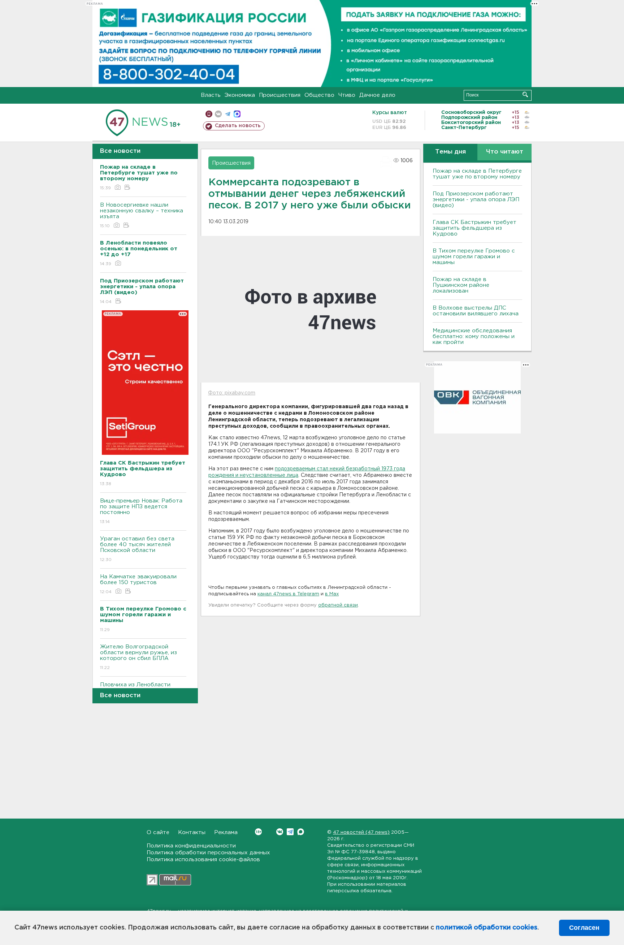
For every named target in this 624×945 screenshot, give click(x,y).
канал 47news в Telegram (288, 594)
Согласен (584, 927)
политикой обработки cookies (486, 928)
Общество (319, 95)
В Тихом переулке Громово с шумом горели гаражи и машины (474, 257)
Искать (525, 94)
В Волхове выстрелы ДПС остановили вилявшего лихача (476, 311)
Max (300, 831)
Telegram (290, 831)
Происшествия (279, 95)
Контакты (191, 832)
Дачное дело (377, 95)
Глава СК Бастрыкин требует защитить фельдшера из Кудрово (474, 228)
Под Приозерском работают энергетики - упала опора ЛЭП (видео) (476, 199)
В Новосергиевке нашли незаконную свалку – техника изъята (141, 215)
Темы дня (450, 152)
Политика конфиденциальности (191, 845)
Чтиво (346, 95)
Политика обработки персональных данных (208, 852)
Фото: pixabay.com (231, 393)
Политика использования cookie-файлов (203, 859)
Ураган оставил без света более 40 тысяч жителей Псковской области (137, 549)
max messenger (237, 114)
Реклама (226, 832)
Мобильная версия (208, 114)
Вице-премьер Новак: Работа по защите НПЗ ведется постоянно (141, 511)
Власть (211, 95)
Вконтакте (279, 831)
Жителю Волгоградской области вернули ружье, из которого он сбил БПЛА (138, 657)
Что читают (504, 152)
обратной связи (338, 605)
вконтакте (218, 114)
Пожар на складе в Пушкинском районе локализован (461, 285)
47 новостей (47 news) (361, 832)
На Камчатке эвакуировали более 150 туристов (138, 584)
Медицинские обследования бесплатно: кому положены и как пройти (474, 336)
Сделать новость (238, 126)
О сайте (158, 832)
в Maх (332, 594)
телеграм (227, 114)
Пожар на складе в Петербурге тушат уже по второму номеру (477, 174)
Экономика (240, 95)
